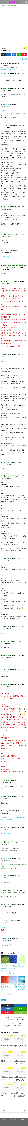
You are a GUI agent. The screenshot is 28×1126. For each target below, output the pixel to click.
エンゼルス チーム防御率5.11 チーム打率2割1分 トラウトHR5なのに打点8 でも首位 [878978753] (13, 968)
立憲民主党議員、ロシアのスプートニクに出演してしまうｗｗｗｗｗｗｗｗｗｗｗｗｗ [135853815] (13, 989)
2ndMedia (14, 1)
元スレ (23, 59)
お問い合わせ (6, 1119)
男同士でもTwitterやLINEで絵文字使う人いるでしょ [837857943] (5, 988)
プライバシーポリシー (14, 1121)
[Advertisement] (14, 27)
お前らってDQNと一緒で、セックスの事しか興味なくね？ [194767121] (5, 967)
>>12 (2, 111)
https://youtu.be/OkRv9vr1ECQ (9, 69)
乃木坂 (4, 1000)
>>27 (2, 910)
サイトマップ (22, 1119)
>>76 (3, 927)
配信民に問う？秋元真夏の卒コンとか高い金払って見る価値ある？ (21, 988)
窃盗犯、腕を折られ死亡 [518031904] (21, 965)
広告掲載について (14, 1119)
